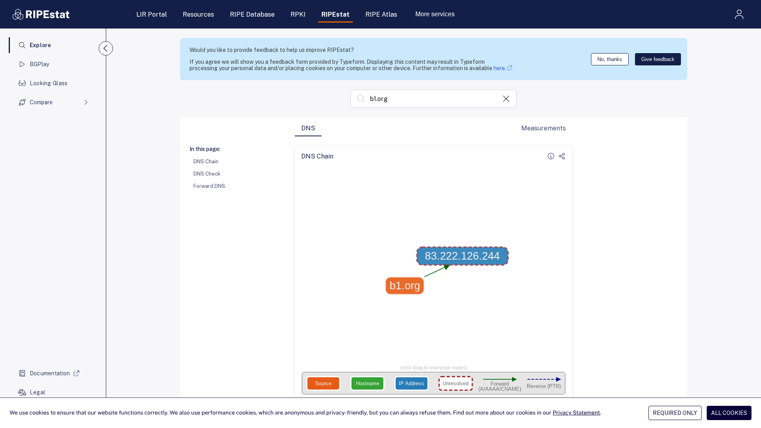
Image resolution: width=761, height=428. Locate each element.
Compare (41, 102)
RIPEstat (335, 14)
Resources (198, 14)
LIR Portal (151, 14)
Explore (40, 45)
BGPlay (40, 64)
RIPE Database (252, 14)
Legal (37, 392)
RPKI (298, 14)
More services (435, 14)
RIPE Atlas (381, 14)
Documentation (50, 373)
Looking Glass (49, 83)
